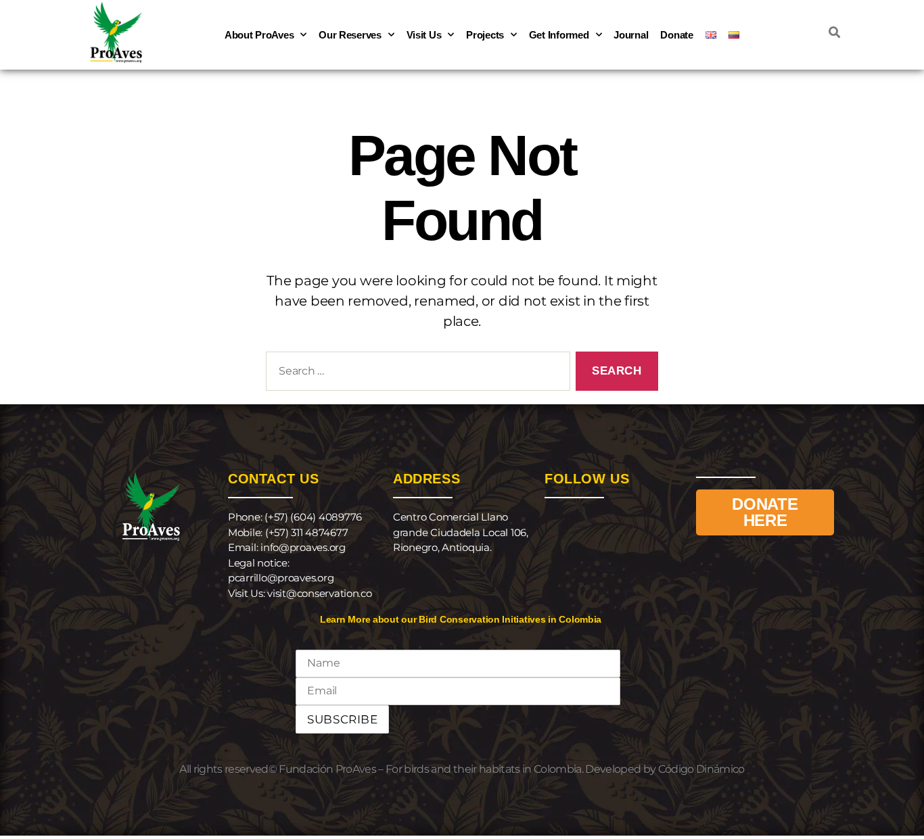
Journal (631, 35)
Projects (485, 35)
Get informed (559, 35)
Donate (676, 35)
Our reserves (350, 35)
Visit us (424, 35)
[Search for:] (415, 374)
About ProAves (259, 35)
